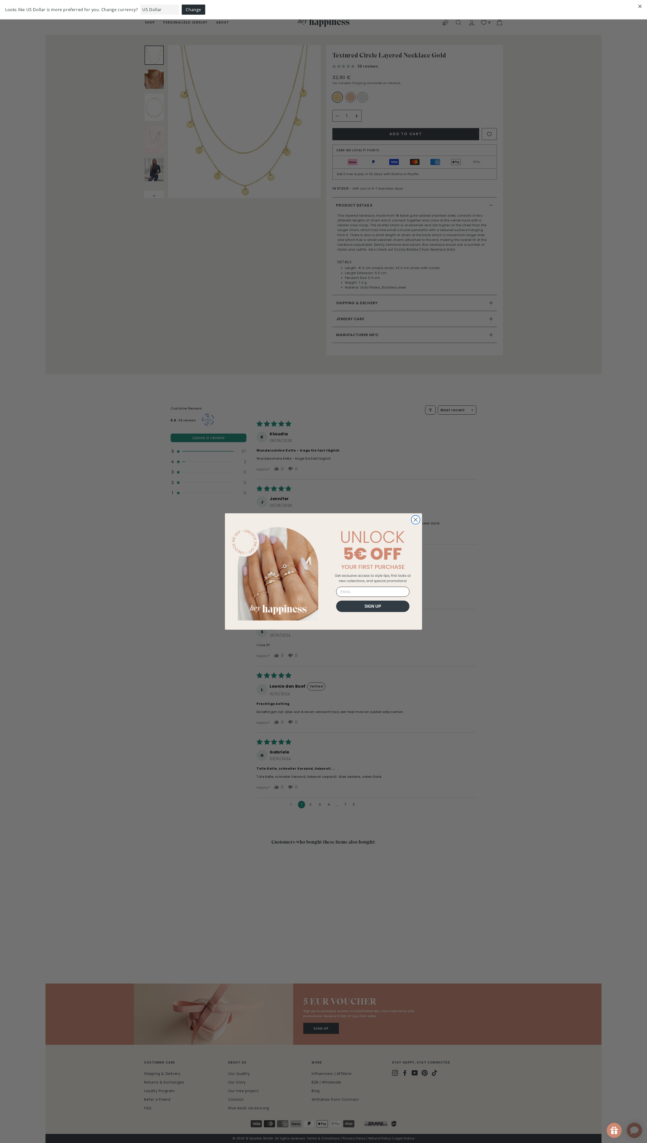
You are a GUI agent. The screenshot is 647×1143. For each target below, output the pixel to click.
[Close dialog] (415, 519)
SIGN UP (372, 606)
